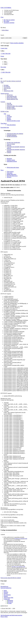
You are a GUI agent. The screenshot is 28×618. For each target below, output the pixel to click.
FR (9, 81)
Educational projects (12, 161)
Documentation (8, 13)
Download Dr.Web (9, 14)
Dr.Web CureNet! (11, 108)
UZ (16, 81)
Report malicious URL (12, 99)
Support (6, 593)
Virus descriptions (11, 124)
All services (10, 95)
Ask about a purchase (9, 22)
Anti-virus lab (7, 88)
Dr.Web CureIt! (10, 107)
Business (6, 592)
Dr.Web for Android (20, 538)
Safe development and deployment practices (11, 615)
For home (6, 85)
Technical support (8, 11)
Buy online (6, 21)
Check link (9, 104)
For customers (7, 594)
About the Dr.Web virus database (15, 133)
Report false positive (12, 97)
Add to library (5, 30)
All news (9, 177)
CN (4, 81)
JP (12, 81)
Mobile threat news (11, 174)
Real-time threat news (12, 175)
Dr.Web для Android (18, 566)
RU (2, 81)
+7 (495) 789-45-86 (5, 53)
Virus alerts (9, 173)
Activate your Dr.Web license (11, 10)
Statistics (9, 119)
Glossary (9, 152)
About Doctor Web (8, 90)
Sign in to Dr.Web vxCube (13, 120)
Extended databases (11, 135)
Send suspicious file (12, 96)
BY (18, 81)
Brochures (9, 158)
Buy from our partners (9, 19)
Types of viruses (11, 144)
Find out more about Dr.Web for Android (11, 577)
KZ (14, 81)
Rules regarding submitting (17, 43)
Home (5, 590)
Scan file (9, 103)
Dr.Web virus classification (13, 142)
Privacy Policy (4, 616)
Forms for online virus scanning (14, 106)
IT (11, 81)
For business (7, 86)
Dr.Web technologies (12, 136)
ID (20, 81)
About (8, 115)
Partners (6, 596)
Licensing (9, 116)
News (5, 89)
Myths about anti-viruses (13, 167)
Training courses (11, 160)
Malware (9, 145)
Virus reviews (10, 171)
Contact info (7, 599)
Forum (2, 56)
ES (8, 81)
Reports (9, 118)
